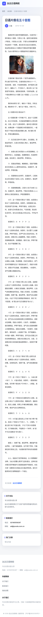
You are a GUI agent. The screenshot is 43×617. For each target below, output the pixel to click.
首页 (3, 11)
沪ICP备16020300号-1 (32, 613)
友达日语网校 (17, 483)
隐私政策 (5, 590)
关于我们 (5, 581)
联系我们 (5, 586)
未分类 (9, 11)
